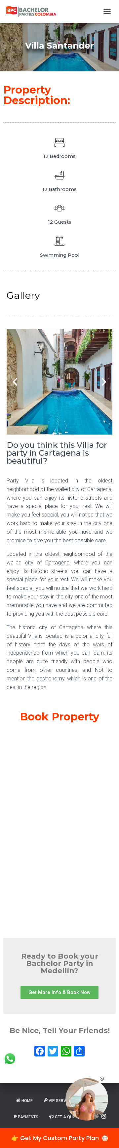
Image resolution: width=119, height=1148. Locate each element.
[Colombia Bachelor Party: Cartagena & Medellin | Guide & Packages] (33, 11)
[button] (15, 381)
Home (27, 1100)
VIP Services (62, 1100)
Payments (28, 1117)
